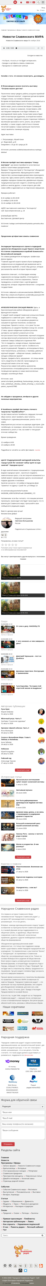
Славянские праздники (12, 1173)
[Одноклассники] (5, 535)
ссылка (37, 450)
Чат (38, 10)
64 (30, 2)
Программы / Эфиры (11, 1163)
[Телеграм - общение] (10, 1266)
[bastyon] (25, 1270)
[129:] (23, 18)
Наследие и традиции (24, 1206)
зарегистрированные (25, 547)
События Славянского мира (14, 1189)
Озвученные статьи (34, 1176)
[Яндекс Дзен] (30, 1266)
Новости (5, 1160)
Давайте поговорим (11, 1178)
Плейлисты (29, 1219)
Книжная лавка (28, 1178)
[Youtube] (15, 1266)
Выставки (37, 1192)
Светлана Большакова (24, 521)
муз (34, 2)
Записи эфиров (9, 1166)
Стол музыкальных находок (14, 1171)
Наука (16, 1204)
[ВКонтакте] (2, 535)
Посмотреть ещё (23, 770)
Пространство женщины (13, 1176)
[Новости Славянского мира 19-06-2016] (23, 589)
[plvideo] (20, 1270)
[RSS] (36, 1266)
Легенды (25, 1213)
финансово (28, 1055)
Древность (29, 1201)
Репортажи (32, 1171)
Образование (16, 1201)
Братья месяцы (9, 1168)
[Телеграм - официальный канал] (5, 1266)
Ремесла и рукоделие (29, 1204)
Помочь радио (18, 1227)
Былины (34, 1213)
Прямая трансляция (12, 1219)
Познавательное (23, 1192)
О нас (5, 1227)
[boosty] (41, 1266)
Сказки (16, 1213)
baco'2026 (8, 1283)
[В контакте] (20, 1266)
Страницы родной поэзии (13, 1181)
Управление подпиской (29, 1224)
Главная (5, 1157)
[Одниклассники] (25, 1266)
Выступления (8, 1192)
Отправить (8, 1144)
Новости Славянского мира (17, 40)
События (5, 1187)
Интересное (8, 1206)
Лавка (31, 1221)
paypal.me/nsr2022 (33, 1087)
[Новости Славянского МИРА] (23, 572)
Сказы (4, 1210)
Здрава (6, 1201)
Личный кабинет (35, 1227)
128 (28, 2)
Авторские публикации (14, 1221)
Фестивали (32, 1189)
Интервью (22, 1168)
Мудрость (7, 1204)
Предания (7, 1213)
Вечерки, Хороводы (11, 1195)
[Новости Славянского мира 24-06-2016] (23, 607)
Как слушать (9, 1224)
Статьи (4, 1199)
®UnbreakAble (24, 1283)
